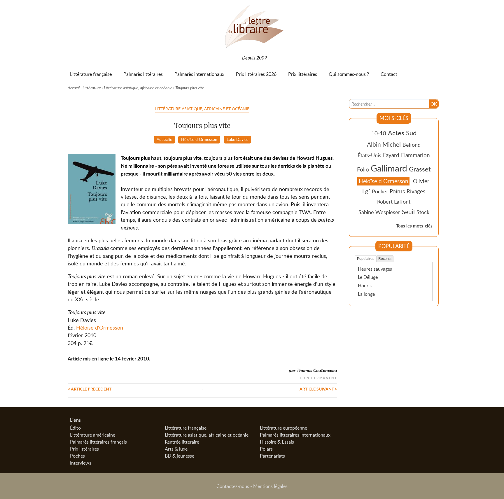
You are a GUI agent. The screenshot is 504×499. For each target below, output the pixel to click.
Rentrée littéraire (182, 442)
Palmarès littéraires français (98, 442)
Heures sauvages (375, 269)
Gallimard (389, 168)
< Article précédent (89, 389)
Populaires (365, 259)
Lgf (366, 191)
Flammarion (415, 155)
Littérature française (185, 428)
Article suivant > (318, 389)
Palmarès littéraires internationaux (295, 435)
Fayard (391, 155)
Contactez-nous (232, 486)
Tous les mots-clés (414, 226)
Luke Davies (237, 139)
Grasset (420, 168)
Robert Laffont (393, 201)
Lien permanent (318, 377)
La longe (366, 294)
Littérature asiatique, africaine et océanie (138, 87)
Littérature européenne (283, 428)
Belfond (411, 144)
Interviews (80, 463)
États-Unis (369, 155)
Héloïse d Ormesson (199, 139)
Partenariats (272, 456)
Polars (266, 449)
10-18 (378, 133)
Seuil (408, 212)
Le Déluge (368, 277)
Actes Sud (402, 132)
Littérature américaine (92, 435)
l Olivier (419, 181)
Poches (77, 456)
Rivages (416, 191)
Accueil (74, 87)
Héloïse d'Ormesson (99, 327)
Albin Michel (384, 144)
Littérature (92, 87)
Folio (363, 169)
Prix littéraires (84, 449)
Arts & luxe (176, 449)
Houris (365, 285)
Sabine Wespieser (379, 212)
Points (397, 191)
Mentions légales (270, 486)
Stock (422, 212)
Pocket (380, 191)
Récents (384, 259)
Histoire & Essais (277, 442)
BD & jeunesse (179, 456)
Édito (75, 428)
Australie (164, 139)
